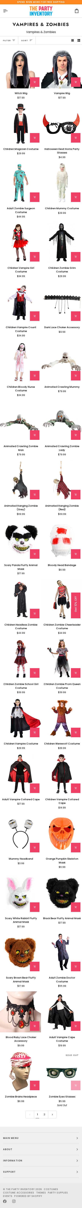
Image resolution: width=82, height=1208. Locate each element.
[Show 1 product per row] (72, 40)
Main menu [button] (11, 1138)
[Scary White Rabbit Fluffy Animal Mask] (20, 892)
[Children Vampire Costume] (20, 718)
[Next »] (52, 1114)
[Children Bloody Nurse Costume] (20, 361)
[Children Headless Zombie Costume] (20, 599)
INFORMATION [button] (12, 1160)
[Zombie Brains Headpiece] (20, 1071)
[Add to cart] (34, 82)
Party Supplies (58, 1192)
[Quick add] (34, 138)
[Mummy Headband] (20, 833)
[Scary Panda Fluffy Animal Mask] (20, 539)
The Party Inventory (20, 1189)
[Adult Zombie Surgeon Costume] (20, 183)
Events (7, 1196)
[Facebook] (4, 1201)
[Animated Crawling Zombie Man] (20, 421)
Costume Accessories (18, 1192)
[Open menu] (8, 11)
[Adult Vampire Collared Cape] (20, 774)
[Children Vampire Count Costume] (20, 302)
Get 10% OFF (76, 604)
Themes (41, 1192)
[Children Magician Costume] (20, 123)
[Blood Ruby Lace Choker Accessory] (20, 1011)
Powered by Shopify (28, 1196)
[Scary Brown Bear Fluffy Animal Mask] (20, 952)
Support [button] (9, 1171)
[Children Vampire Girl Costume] (20, 242)
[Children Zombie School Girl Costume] (20, 658)
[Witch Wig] (20, 67)
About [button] (7, 1149)
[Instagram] (14, 1201)
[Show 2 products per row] (79, 40)
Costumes (51, 1189)
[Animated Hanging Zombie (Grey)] (20, 480)
